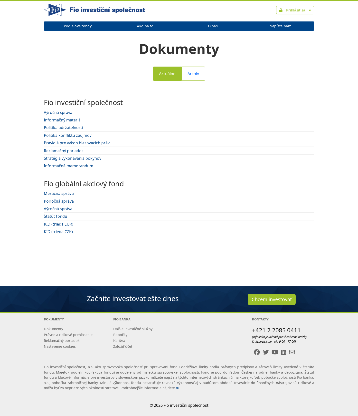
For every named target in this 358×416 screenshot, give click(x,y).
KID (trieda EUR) (58, 224)
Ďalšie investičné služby (132, 329)
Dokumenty (53, 329)
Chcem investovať (272, 299)
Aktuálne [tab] (167, 73)
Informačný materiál (63, 120)
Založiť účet (122, 346)
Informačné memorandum (68, 165)
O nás (213, 26)
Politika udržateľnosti (63, 127)
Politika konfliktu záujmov (68, 135)
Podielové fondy (78, 26)
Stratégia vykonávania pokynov (72, 158)
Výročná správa (58, 112)
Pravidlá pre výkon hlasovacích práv (77, 143)
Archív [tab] (193, 73)
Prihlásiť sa (295, 10)
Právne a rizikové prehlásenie (68, 334)
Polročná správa (59, 201)
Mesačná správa (59, 193)
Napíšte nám (280, 26)
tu (177, 388)
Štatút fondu (55, 216)
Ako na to (145, 26)
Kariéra (119, 340)
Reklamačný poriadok (64, 150)
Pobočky (120, 334)
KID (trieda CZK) (58, 231)
